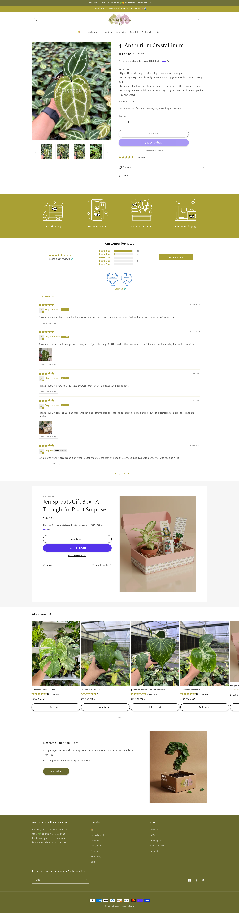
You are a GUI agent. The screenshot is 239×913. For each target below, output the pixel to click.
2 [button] (115, 473)
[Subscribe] (85, 880)
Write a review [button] (176, 257)
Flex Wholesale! (98, 835)
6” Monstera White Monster (43, 690)
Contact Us (154, 851)
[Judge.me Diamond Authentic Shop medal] (112, 278)
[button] (35, 19)
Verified (119, 289)
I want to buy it (56, 771)
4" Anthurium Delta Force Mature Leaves (148, 690)
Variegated (96, 846)
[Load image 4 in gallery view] (96, 151)
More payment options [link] (154, 150)
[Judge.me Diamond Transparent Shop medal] (126, 278)
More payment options (77, 555)
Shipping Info (155, 840)
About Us (153, 830)
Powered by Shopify (127, 906)
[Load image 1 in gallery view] (46, 151)
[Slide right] (108, 152)
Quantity (123, 116)
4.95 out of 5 (70, 255)
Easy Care (95, 840)
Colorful (94, 851)
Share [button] (125, 175)
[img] (46, 305)
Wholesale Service (158, 846)
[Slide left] (35, 152)
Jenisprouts (115, 906)
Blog (93, 862)
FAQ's (152, 835)
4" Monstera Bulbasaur (190, 690)
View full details (100, 565)
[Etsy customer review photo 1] (45, 355)
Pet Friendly (96, 856)
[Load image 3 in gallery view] (79, 151)
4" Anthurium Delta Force (92, 690)
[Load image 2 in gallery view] (62, 151)
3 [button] (120, 473)
